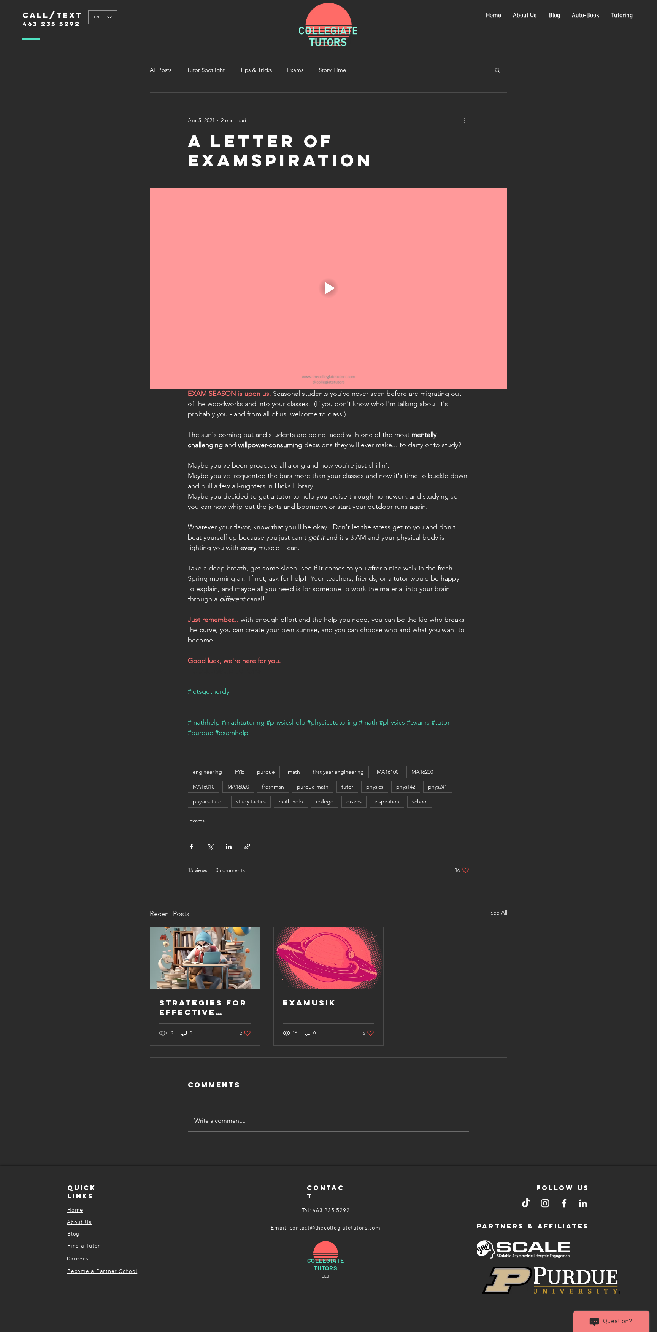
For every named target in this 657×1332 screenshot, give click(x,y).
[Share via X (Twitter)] (210, 846)
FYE (239, 771)
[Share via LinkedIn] (228, 846)
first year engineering (338, 771)
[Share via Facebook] (191, 846)
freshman (273, 786)
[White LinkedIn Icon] (583, 1203)
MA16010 (203, 786)
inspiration (387, 801)
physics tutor (208, 801)
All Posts (160, 69)
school (419, 801)
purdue (266, 771)
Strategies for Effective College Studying (203, 1007)
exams (354, 801)
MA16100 (387, 771)
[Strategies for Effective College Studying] (205, 958)
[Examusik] (329, 958)
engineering (207, 771)
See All (498, 912)
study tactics (251, 801)
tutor (347, 786)
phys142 (405, 786)
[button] (621, 15)
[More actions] (464, 120)
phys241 (437, 786)
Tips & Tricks (256, 69)
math (294, 771)
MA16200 (422, 771)
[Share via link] (247, 846)
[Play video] (328, 288)
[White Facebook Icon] (564, 1203)
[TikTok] (526, 1203)
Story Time (332, 69)
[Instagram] (545, 1203)
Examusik (309, 1002)
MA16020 (238, 786)
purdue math (312, 786)
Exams (295, 69)
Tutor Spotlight (206, 69)
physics (374, 786)
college (324, 801)
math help (291, 801)
